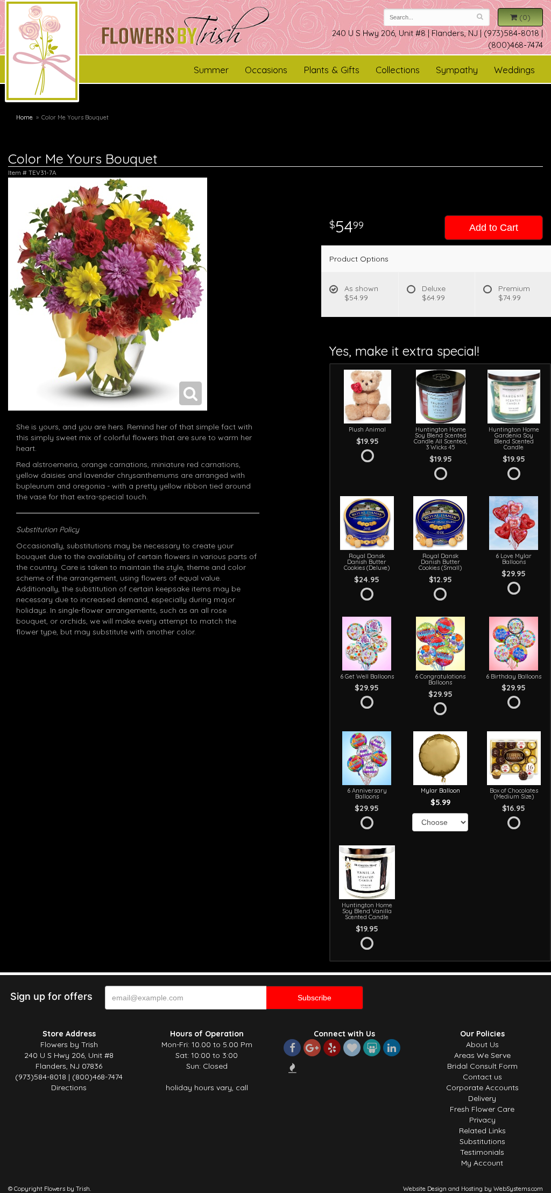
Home (24, 117)
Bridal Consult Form (482, 1066)
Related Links (482, 1130)
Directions (69, 1087)
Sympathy (457, 69)
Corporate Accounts (482, 1087)
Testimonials (482, 1152)
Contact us (482, 1077)
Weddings (514, 69)
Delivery (482, 1098)
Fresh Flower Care (482, 1109)
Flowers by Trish (42, 52)
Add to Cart (493, 227)
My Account (482, 1163)
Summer (211, 69)
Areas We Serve (482, 1055)
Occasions (266, 69)
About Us (482, 1044)
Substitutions (482, 1141)
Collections (398, 69)
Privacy (482, 1120)
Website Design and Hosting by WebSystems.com (473, 1188)
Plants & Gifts (331, 69)
